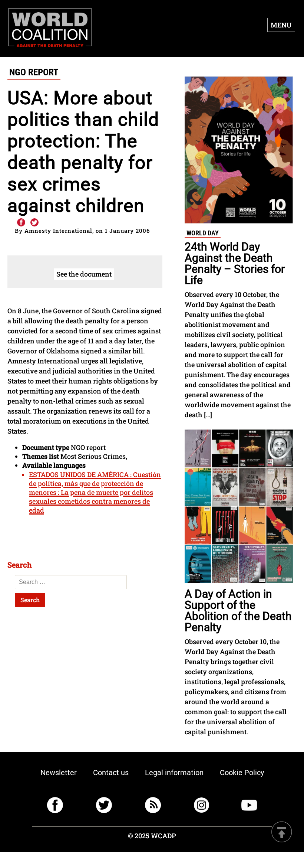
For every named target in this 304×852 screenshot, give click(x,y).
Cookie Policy (242, 772)
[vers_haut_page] (282, 832)
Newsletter (58, 772)
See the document (84, 274)
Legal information (174, 772)
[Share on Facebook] (21, 223)
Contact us (111, 772)
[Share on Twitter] (34, 223)
